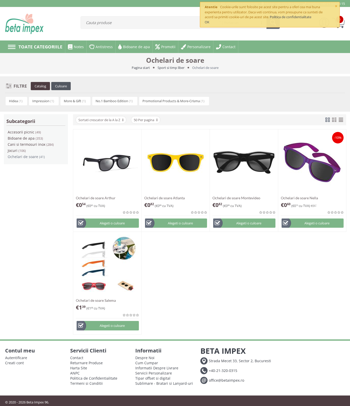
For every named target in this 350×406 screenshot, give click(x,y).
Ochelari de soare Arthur (96, 198)
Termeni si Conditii (86, 383)
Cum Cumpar (146, 362)
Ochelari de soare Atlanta (164, 198)
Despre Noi (145, 357)
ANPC (75, 373)
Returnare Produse (86, 362)
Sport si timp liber (171, 67)
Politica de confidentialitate (290, 17)
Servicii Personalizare (153, 373)
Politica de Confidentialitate (93, 378)
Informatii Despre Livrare (156, 368)
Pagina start (141, 67)
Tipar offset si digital (152, 378)
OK (207, 22)
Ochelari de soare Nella (299, 198)
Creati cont (14, 362)
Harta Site (78, 368)
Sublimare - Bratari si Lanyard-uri (164, 383)
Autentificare (16, 357)
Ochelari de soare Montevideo (236, 198)
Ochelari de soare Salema (96, 300)
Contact (76, 357)
